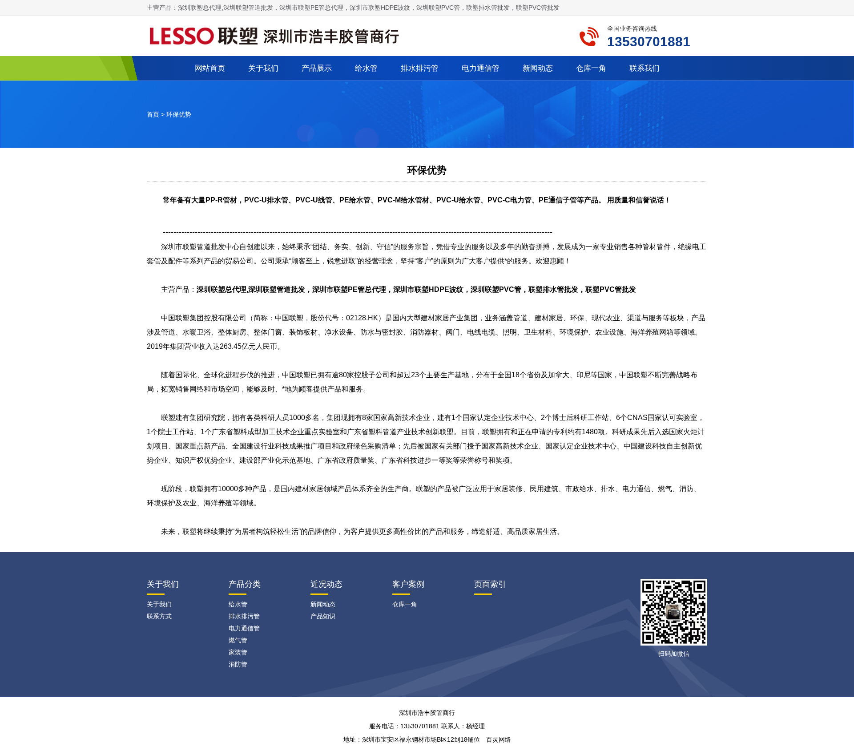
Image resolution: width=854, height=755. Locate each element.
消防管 (238, 664)
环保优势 (178, 114)
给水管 (366, 68)
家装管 (238, 652)
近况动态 (326, 584)
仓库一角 (591, 68)
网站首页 (210, 68)
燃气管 (238, 640)
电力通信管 (481, 68)
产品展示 (317, 68)
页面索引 (490, 584)
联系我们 (644, 68)
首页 (153, 114)
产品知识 (322, 616)
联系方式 (159, 616)
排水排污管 (420, 68)
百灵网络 (498, 739)
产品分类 (245, 584)
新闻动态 (538, 68)
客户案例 (408, 584)
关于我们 (263, 68)
